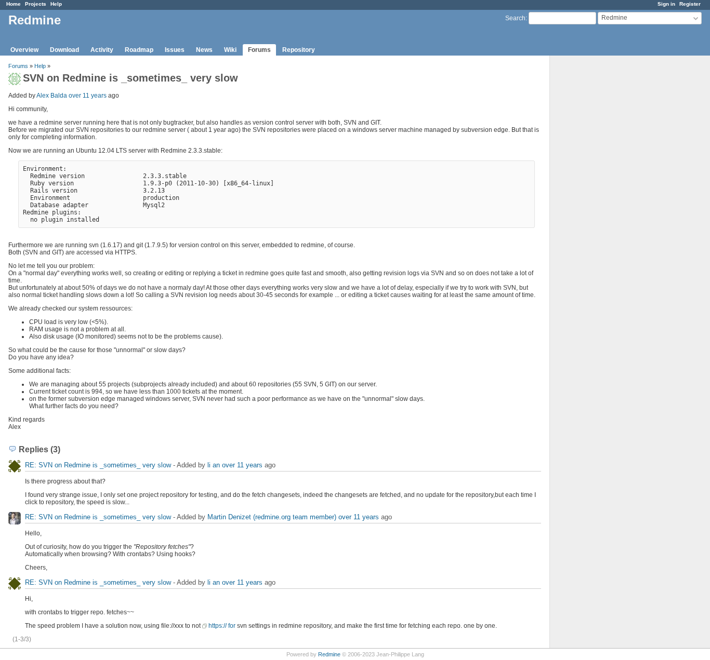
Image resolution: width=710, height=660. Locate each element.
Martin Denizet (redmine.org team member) (271, 517)
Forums (259, 49)
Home (13, 4)
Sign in (666, 4)
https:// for (221, 625)
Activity (101, 49)
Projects (35, 4)
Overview (24, 49)
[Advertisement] (601, 218)
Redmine (329, 654)
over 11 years (88, 95)
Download (64, 49)
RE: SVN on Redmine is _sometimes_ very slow (98, 465)
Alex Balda (51, 95)
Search (515, 18)
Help (56, 4)
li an (213, 465)
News (204, 49)
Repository (298, 49)
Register (690, 4)
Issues (175, 49)
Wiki (230, 49)
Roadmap (139, 49)
